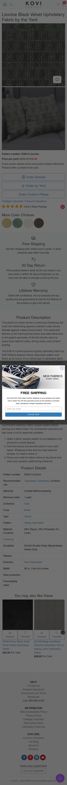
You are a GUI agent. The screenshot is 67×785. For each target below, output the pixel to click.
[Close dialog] (62, 368)
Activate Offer (33, 414)
